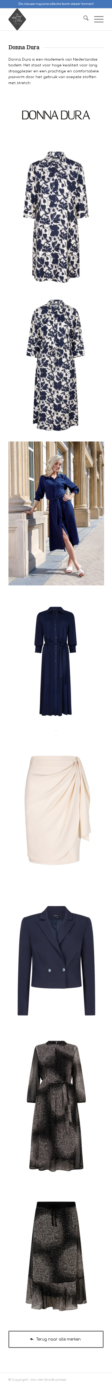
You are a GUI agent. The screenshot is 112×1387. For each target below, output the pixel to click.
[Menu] (96, 19)
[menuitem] (83, 19)
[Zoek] (83, 19)
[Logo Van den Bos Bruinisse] (46, 19)
